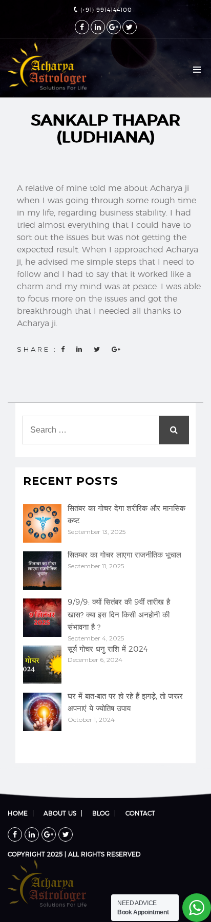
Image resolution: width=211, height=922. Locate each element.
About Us (60, 813)
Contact (140, 813)
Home (18, 813)
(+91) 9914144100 (105, 10)
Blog (101, 813)
